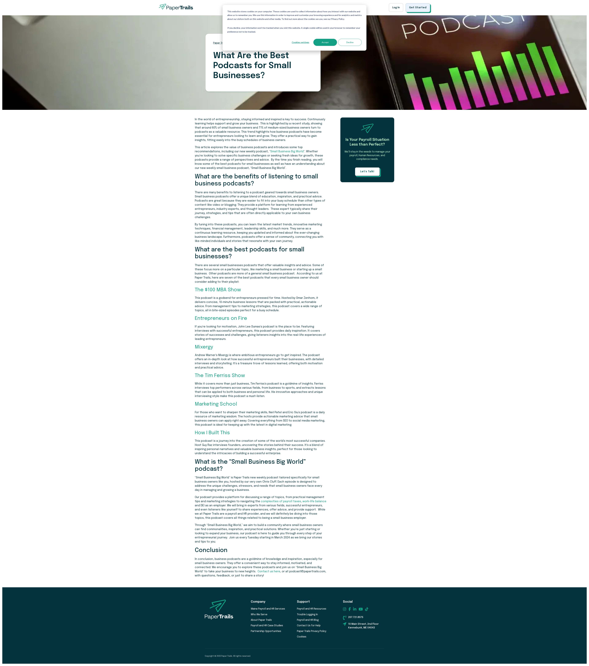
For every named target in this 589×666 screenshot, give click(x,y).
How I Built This (212, 432)
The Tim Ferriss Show (220, 375)
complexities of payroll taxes (281, 501)
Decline (350, 42)
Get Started (418, 7)
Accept (325, 42)
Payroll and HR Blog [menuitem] (308, 620)
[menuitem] (344, 609)
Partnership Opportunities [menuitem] (266, 631)
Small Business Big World (287, 151)
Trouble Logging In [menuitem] (307, 614)
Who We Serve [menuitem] (259, 614)
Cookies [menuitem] (301, 636)
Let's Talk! (367, 171)
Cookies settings (300, 42)
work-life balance (314, 501)
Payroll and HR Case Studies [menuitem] (267, 625)
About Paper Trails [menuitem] (261, 620)
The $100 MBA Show (218, 290)
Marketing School (216, 404)
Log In (396, 7)
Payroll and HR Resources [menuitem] (311, 609)
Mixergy (204, 347)
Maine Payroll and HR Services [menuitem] (268, 609)
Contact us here (269, 571)
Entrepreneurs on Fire (221, 318)
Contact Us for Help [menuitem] (309, 625)
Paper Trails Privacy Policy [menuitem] (311, 631)
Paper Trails (220, 43)
